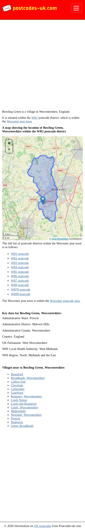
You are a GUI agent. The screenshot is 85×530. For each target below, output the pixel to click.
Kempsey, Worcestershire (26, 396)
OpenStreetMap (60, 238)
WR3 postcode (20, 263)
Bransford (17, 374)
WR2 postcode (20, 258)
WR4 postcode (20, 267)
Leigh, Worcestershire (24, 407)
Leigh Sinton (19, 400)
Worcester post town (19, 121)
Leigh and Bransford (23, 403)
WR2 (34, 117)
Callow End (18, 381)
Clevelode (17, 385)
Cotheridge (17, 389)
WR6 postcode (20, 276)
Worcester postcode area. (65, 300)
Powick (15, 418)
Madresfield (18, 411)
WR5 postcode (20, 271)
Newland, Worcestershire (26, 414)
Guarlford (17, 392)
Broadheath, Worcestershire (28, 378)
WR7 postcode (20, 280)
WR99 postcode (20, 294)
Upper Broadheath (22, 426)
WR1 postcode (20, 253)
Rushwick (17, 422)
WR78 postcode (20, 289)
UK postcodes (42, 526)
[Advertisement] (42, 66)
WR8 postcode (20, 285)
